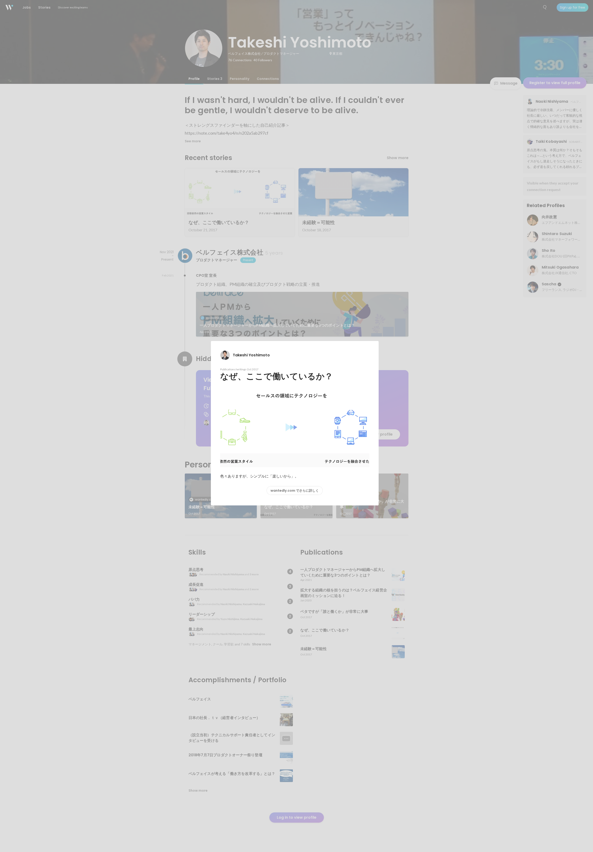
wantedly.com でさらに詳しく (295, 490)
